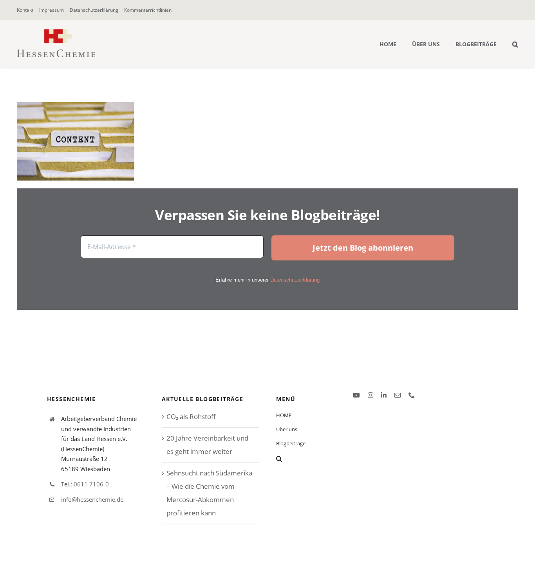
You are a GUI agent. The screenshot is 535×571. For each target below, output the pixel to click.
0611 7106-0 (91, 484)
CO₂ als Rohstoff (190, 416)
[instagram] (370, 395)
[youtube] (356, 395)
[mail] (397, 395)
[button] (515, 43)
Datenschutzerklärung (295, 280)
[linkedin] (384, 395)
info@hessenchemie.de (92, 499)
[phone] (411, 395)
